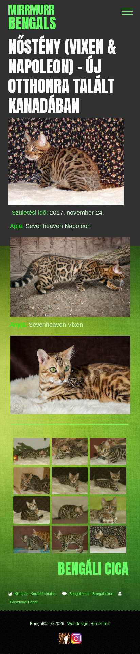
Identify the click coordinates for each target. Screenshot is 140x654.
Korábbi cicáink (43, 594)
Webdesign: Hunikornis (88, 623)
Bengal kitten (79, 594)
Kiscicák (22, 594)
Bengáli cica (102, 594)
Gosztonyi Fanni (23, 602)
